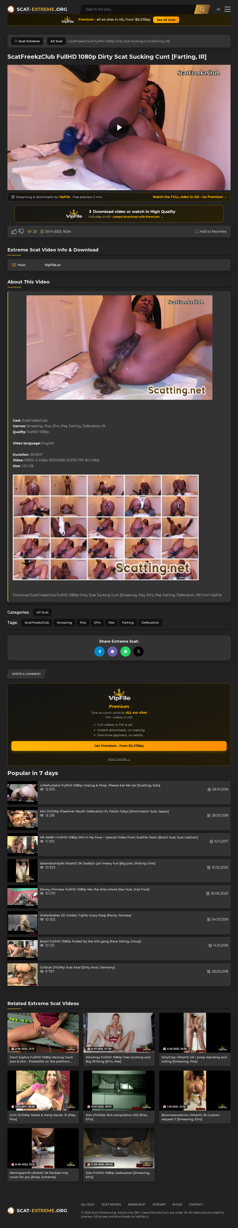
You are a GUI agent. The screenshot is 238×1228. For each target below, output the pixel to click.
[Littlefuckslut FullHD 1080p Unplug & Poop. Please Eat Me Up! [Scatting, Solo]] (22, 792)
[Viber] (112, 651)
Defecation (150, 622)
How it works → (119, 759)
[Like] (14, 231)
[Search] (202, 9)
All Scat (56, 41)
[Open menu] (228, 9)
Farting (128, 622)
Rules (177, 1204)
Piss (83, 622)
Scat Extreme (29, 41)
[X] (138, 651)
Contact (196, 1204)
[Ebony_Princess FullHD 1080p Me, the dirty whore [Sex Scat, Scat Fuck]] (22, 896)
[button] (218, 9)
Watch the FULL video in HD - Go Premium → (190, 197)
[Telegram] (99, 651)
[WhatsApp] (125, 651)
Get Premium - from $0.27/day (119, 746)
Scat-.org (42, 9)
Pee (111, 622)
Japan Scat (137, 1204)
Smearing (64, 622)
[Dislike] (21, 231)
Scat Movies (111, 1204)
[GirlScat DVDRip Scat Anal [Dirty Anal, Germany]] (22, 974)
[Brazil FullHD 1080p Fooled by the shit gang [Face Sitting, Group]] (22, 948)
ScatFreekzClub (37, 622)
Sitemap (159, 1204)
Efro (97, 622)
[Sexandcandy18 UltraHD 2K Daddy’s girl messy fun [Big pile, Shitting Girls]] (22, 870)
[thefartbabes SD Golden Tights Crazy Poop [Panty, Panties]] (22, 922)
